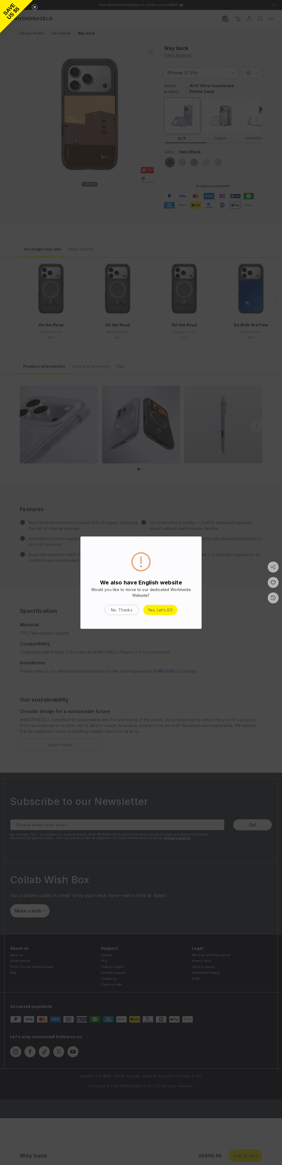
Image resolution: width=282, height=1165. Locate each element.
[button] (16, 16)
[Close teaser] (34, 7)
